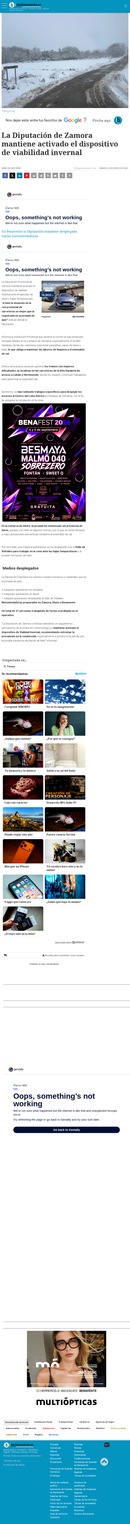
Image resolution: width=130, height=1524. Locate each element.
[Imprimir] (34, 175)
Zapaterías (65, 1428)
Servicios (53, 1434)
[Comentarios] (55, 175)
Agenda (78, 1472)
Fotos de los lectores (61, 1503)
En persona (56, 1462)
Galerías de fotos (59, 1496)
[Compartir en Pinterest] (26, 175)
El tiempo (55, 1475)
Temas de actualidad (85, 1475)
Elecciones (55, 1458)
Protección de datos (14, 1465)
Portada (54, 1444)
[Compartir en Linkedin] (19, 175)
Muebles (100, 1428)
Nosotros (79, 1510)
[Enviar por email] (41, 175)
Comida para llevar (43, 1422)
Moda (26, 1434)
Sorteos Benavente (84, 1514)
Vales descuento (58, 1507)
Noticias (78, 1444)
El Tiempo (9, 666)
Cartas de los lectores (85, 1499)
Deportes (54, 1455)
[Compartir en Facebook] (5, 175)
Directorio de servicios (16, 1422)
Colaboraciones (82, 1458)
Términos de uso (12, 1461)
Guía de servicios (59, 1514)
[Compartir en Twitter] (12, 175)
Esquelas (54, 1510)
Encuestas (79, 1507)
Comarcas (55, 1448)
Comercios (11, 1434)
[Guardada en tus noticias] (48, 175)
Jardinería (84, 1422)
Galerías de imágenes (85, 1468)
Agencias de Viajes (105, 1422)
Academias (30, 1428)
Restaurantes (83, 1428)
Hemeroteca (80, 1496)
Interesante (80, 1455)
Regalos (39, 1434)
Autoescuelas (12, 1428)
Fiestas (77, 1448)
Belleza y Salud (118, 1428)
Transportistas (66, 1422)
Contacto (55, 1517)
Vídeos (53, 1451)
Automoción (48, 1428)
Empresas (79, 1451)
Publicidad (55, 1499)
